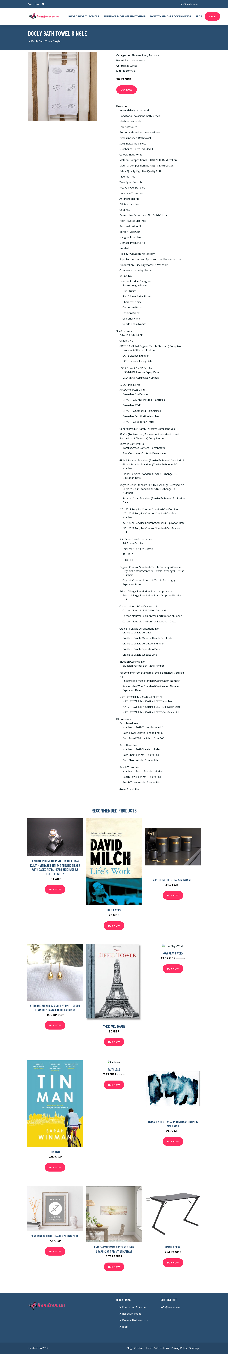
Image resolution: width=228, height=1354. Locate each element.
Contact (138, 1348)
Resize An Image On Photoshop (125, 16)
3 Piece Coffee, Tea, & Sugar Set (173, 880)
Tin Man (55, 1152)
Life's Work (114, 910)
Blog (199, 16)
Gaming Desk (173, 1247)
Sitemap (194, 1348)
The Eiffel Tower (114, 1026)
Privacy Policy (179, 1348)
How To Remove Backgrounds (170, 16)
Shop (212, 16)
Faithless (114, 1069)
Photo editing (139, 55)
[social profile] (42, 4)
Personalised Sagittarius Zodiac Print (55, 1236)
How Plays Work (173, 953)
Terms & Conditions (157, 1348)
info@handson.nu (189, 4)
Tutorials (154, 55)
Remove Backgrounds (135, 1320)
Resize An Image (131, 1313)
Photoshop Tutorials (83, 16)
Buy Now (126, 89)
